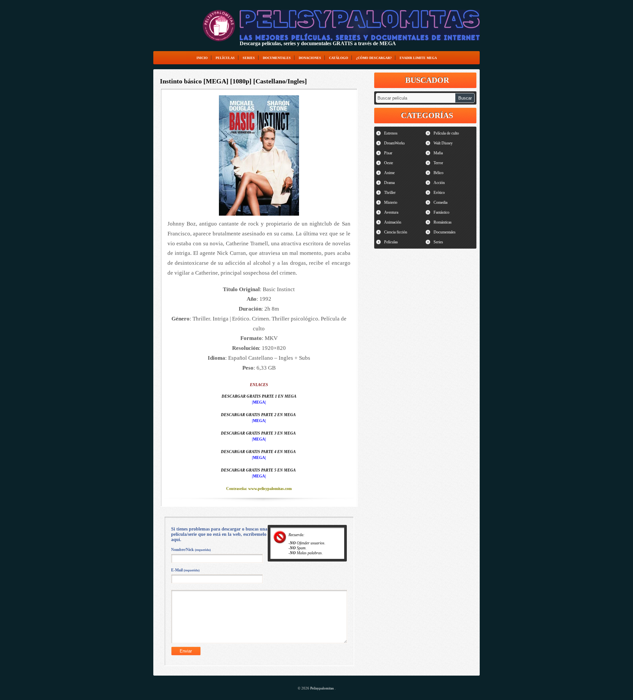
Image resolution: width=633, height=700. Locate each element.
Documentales (277, 58)
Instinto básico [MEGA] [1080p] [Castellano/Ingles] (233, 81)
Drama (389, 182)
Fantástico (441, 212)
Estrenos (391, 133)
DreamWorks (394, 143)
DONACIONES (310, 58)
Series (249, 58)
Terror (438, 163)
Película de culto (446, 133)
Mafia (438, 153)
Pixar (388, 153)
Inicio (202, 58)
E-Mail (185, 570)
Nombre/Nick (191, 549)
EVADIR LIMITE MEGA (418, 58)
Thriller (390, 192)
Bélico (438, 172)
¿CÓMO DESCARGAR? (374, 58)
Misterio (390, 202)
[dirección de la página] (219, 25)
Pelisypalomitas (322, 688)
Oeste (388, 163)
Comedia (440, 202)
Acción (439, 182)
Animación (392, 222)
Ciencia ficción (395, 232)
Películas (225, 58)
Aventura (391, 212)
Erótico (439, 192)
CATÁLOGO (338, 58)
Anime (389, 172)
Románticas (443, 222)
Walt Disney (443, 143)
